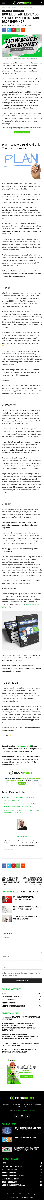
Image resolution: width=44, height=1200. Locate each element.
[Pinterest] (13, 30)
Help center (22, 1194)
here (37, 393)
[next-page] (6, 926)
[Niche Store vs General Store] (7, 1139)
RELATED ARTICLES (10, 891)
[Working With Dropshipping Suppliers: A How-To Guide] (7, 899)
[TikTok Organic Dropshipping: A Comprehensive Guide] (7, 918)
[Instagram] (22, 1116)
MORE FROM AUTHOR (29, 891)
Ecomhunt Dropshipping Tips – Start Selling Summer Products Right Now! (11, 881)
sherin (4, 1034)
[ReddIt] (23, 30)
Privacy (9, 1194)
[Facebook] (4, 30)
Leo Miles (5, 1050)
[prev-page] (3, 926)
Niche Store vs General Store (25, 1138)
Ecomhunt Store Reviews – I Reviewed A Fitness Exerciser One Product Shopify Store (32, 881)
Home (4, 7)
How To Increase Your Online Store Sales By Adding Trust (27, 1129)
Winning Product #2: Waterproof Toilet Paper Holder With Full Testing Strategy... (26, 1149)
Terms (15, 1194)
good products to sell (23, 746)
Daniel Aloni (7, 25)
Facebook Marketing (26, 7)
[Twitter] (9, 30)
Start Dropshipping (12, 7)
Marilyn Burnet (8, 1024)
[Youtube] (27, 1116)
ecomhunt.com (8, 849)
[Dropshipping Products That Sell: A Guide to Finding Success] (7, 909)
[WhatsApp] (18, 30)
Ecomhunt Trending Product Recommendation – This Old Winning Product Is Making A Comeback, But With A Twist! (20, 1037)
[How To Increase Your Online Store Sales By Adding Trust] (7, 1130)
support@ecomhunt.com (26, 1110)
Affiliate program (32, 1194)
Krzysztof (6, 1043)
